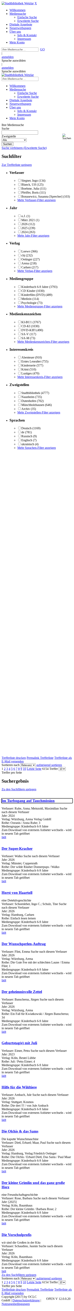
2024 (24, 232)
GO (42, 49)
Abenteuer (27, 357)
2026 (24, 224)
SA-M (25, 338)
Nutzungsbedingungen (16, 1304)
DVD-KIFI (28, 330)
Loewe (25, 251)
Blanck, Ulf (28, 184)
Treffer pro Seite (12, 772)
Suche (5, 128)
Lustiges (26, 373)
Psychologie (29, 302)
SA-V (25, 334)
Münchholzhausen (32, 405)
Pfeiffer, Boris (30, 192)
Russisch (26, 436)
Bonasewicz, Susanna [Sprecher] (41, 196)
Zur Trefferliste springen (17, 164)
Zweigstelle (9, 136)
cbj (23, 255)
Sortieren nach (11, 765)
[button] (67, 137)
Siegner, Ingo (29, 180)
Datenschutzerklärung (26, 1300)
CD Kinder (28, 291)
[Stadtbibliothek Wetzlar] (18, 3)
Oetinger (26, 259)
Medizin (26, 298)
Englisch (26, 440)
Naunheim (27, 397)
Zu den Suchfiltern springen (19, 789)
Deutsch (26, 428)
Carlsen (26, 267)
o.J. (23, 216)
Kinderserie (28, 365)
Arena (25, 263)
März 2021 (28, 220)
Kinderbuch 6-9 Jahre (34, 287)
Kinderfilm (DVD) (33, 294)
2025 (24, 228)
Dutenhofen (28, 401)
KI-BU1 (26, 322)
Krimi (25, 369)
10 (24, 768)
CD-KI (25, 326)
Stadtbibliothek (30, 393)
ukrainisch (27, 444)
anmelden (8, 57)
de (22, 432)
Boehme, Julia (30, 188)
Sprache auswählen (14, 60)
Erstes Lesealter (31, 361)
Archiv (25, 409)
